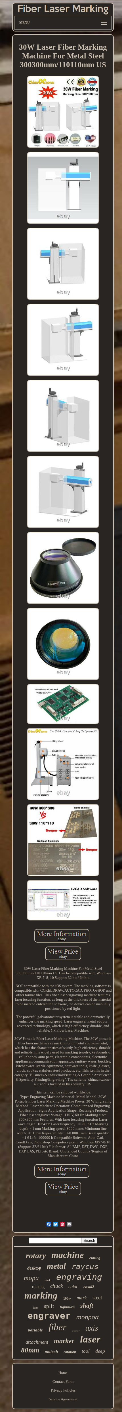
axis (91, 1328)
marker (64, 1341)
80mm (30, 1350)
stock (48, 1280)
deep (100, 1351)
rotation (70, 1352)
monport (87, 1317)
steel (97, 1298)
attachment (37, 1342)
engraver (49, 1315)
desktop (34, 1268)
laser (90, 1339)
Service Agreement (63, 1399)
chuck (56, 1286)
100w (67, 1299)
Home (63, 1373)
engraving (79, 1277)
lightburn (67, 1307)
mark (82, 1298)
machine (67, 1255)
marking (41, 1295)
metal (56, 1265)
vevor (76, 1331)
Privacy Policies (63, 1390)
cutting (94, 1258)
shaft (86, 1305)
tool (86, 1351)
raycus (85, 1266)
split (49, 1306)
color (73, 1286)
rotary (36, 1255)
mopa (31, 1278)
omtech (51, 1351)
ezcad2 (88, 1287)
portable (35, 1330)
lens (35, 1307)
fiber (57, 1327)
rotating (38, 1287)
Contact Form (62, 1381)
